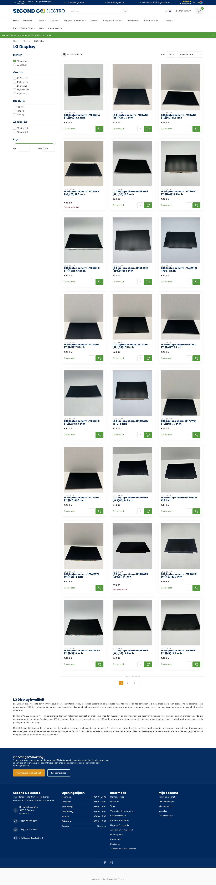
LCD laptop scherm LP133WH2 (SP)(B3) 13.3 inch (178, 575)
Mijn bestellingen (167, 801)
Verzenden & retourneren (122, 811)
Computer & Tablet (112, 20)
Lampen (93, 20)
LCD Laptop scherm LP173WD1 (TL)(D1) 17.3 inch (178, 422)
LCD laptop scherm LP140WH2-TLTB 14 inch (131, 422)
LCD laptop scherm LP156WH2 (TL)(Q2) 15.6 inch (130, 652)
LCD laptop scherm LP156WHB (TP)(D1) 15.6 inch (130, 269)
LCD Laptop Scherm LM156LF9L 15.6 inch (179, 499)
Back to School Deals (23, 28)
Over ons (114, 801)
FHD (20, 115)
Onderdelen (132, 20)
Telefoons (27, 20)
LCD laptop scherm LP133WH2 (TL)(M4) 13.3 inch (178, 193)
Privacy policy (116, 834)
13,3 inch (22, 82)
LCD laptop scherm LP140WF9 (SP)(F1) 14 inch (130, 575)
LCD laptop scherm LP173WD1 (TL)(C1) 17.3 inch (81, 346)
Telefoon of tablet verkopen (123, 848)
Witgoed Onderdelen (74, 20)
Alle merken (22, 61)
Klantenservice (55, 28)
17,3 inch (23, 93)
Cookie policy (116, 839)
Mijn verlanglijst (166, 806)
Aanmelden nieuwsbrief (29, 772)
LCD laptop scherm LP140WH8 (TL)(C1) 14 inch (82, 652)
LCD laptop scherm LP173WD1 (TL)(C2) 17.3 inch (178, 116)
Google (48, 35)
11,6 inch (22, 78)
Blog (41, 28)
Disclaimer (115, 844)
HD (20, 107)
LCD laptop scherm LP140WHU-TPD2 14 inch (179, 269)
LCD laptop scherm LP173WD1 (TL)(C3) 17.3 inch (81, 499)
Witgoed (54, 20)
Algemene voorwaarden (121, 829)
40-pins (22, 132)
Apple (41, 20)
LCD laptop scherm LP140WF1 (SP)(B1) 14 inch (81, 575)
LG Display (39, 41)
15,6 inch (23, 90)
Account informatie (167, 796)
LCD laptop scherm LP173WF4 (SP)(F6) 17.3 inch (81, 193)
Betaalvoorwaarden (119, 820)
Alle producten (166, 815)
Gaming (167, 20)
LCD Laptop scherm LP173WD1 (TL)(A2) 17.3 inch (130, 116)
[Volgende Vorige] (141, 683)
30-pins (22, 128)
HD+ (20, 111)
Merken (26, 41)
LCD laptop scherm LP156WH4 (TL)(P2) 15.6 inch (82, 116)
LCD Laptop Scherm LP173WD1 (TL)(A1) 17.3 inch (178, 346)
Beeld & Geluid (151, 20)
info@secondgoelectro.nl (31, 838)
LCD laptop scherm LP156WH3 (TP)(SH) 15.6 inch (82, 269)
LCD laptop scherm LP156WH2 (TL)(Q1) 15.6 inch (178, 652)
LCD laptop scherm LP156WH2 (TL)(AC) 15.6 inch (81, 422)
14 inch (22, 86)
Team (112, 806)
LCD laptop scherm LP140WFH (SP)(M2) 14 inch (130, 499)
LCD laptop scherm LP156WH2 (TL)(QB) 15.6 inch (130, 193)
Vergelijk (163, 811)
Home (16, 20)
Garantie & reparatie (119, 825)
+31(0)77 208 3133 (28, 821)
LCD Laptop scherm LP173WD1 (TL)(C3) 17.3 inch (130, 346)
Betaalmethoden (118, 815)
